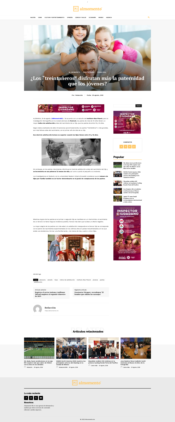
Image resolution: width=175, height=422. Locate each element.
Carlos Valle (94, 365)
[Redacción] (37, 309)
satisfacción (38, 282)
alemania (42, 280)
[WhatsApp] (134, 146)
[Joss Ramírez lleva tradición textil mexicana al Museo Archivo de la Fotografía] (117, 191)
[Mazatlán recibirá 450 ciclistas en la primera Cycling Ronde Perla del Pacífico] (117, 183)
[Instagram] (31, 398)
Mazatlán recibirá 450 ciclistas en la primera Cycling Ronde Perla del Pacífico (132, 183)
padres (102, 280)
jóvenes (95, 280)
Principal (102, 72)
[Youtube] (41, 398)
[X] (125, 146)
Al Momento (74, 72)
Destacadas (88, 72)
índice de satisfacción (67, 280)
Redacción (79, 95)
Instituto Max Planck (84, 280)
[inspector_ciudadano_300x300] (127, 133)
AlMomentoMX (57, 118)
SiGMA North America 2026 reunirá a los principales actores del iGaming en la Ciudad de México (132, 174)
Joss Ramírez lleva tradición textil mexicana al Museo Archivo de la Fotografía (132, 190)
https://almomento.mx (51, 310)
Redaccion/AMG (63, 367)
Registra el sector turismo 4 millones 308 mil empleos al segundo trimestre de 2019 (50, 294)
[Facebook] (121, 146)
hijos (56, 280)
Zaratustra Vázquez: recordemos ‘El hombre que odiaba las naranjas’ (89, 293)
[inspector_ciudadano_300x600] (127, 260)
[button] (136, 17)
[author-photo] (25, 367)
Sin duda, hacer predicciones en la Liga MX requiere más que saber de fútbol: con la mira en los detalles (132, 165)
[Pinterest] (130, 146)
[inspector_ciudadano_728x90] (71, 112)
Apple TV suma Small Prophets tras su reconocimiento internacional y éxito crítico (132, 199)
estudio (50, 280)
